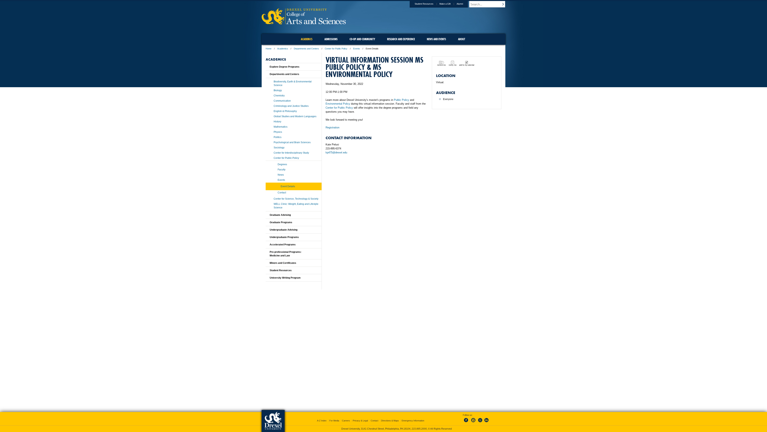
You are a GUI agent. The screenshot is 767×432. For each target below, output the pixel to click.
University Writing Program (285, 277)
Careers (346, 420)
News (281, 174)
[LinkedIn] (487, 422)
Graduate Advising (280, 215)
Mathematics (280, 126)
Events (356, 48)
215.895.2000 (419, 428)
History (277, 121)
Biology (278, 90)
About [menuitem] (461, 39)
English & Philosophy (285, 111)
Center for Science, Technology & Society (296, 198)
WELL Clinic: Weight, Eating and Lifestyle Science (296, 206)
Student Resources (424, 4)
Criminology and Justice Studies (291, 106)
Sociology (279, 147)
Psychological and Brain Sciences (292, 142)
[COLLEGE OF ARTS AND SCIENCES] (304, 23)
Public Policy (401, 99)
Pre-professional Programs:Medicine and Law (285, 254)
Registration (332, 127)
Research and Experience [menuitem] (401, 39)
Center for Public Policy (336, 48)
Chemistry (279, 95)
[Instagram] (473, 422)
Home (268, 48)
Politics (277, 137)
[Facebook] (467, 422)
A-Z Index (322, 420)
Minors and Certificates (283, 263)
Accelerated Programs (283, 244)
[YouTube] (480, 422)
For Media (334, 420)
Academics (282, 48)
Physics (278, 132)
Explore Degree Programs (284, 66)
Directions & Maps (390, 420)
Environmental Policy (338, 103)
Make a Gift (445, 4)
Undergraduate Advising (283, 229)
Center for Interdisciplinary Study (291, 152)
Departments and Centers (306, 48)
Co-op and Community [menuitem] (362, 39)
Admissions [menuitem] (331, 39)
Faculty (281, 169)
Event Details (288, 186)
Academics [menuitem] (306, 39)
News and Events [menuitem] (436, 39)
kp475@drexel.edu (336, 152)
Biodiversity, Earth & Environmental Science (293, 83)
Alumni (460, 4)
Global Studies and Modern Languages (295, 116)
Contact (282, 192)
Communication (282, 100)
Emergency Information (413, 420)
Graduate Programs (281, 222)
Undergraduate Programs (284, 237)
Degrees (282, 164)
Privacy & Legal (360, 420)
